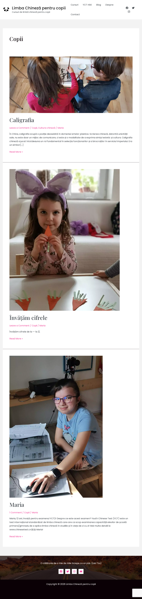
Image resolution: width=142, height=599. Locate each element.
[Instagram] (129, 11)
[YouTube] (80, 571)
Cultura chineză (46, 127)
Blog (98, 4)
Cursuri (74, 4)
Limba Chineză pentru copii (39, 8)
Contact (75, 14)
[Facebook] (127, 8)
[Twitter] (133, 8)
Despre (109, 4)
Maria (16, 504)
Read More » (16, 151)
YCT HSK (87, 4)
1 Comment (15, 512)
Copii (34, 127)
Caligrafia (21, 120)
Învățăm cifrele (28, 317)
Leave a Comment (19, 127)
